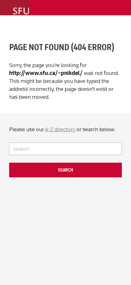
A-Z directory (60, 129)
